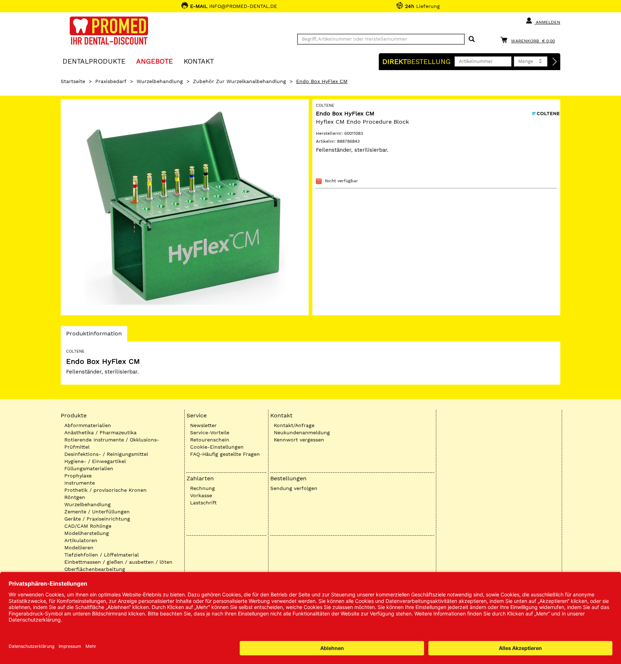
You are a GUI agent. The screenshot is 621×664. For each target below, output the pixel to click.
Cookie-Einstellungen (217, 447)
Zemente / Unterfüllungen (97, 511)
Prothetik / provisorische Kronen (105, 490)
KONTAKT (199, 61)
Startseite (73, 81)
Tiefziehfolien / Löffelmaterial (101, 555)
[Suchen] (471, 39)
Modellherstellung (86, 533)
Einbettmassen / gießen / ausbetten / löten (118, 562)
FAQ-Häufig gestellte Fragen (225, 454)
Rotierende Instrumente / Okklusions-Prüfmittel (111, 443)
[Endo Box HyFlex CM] (185, 207)
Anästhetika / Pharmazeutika (100, 432)
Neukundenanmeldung (302, 432)
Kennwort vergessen (299, 440)
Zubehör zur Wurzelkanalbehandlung (239, 81)
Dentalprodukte (94, 61)
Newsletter (203, 425)
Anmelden (547, 22)
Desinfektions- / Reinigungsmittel (106, 454)
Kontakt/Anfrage (294, 425)
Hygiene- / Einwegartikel (95, 461)
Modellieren (78, 547)
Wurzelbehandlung (160, 81)
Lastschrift (203, 502)
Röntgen (74, 497)
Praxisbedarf (110, 81)
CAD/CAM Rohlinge (87, 526)
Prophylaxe (78, 475)
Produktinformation (94, 336)
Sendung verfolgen (293, 488)
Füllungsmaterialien (88, 468)
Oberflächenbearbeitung (94, 569)
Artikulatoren (80, 540)
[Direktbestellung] (554, 61)
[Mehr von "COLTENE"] (546, 113)
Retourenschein (209, 440)
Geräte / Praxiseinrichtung (97, 519)
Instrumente (79, 483)
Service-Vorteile (209, 432)
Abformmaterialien (87, 425)
